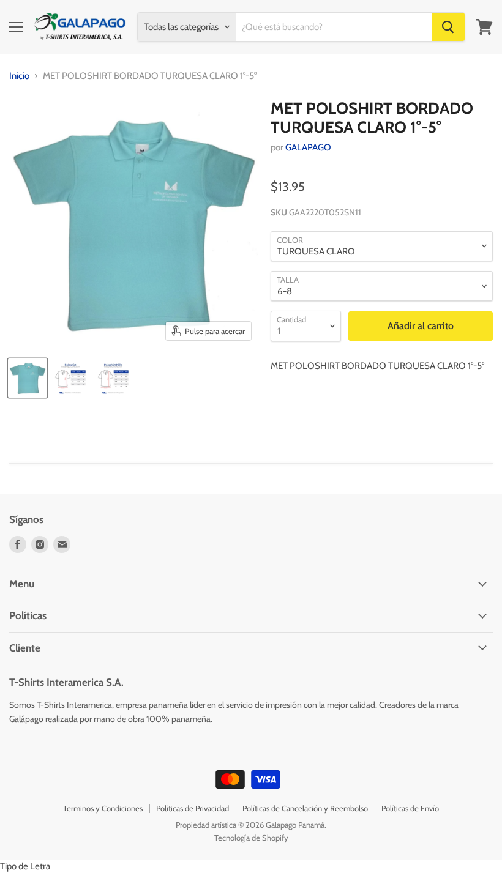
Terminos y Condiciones (103, 808)
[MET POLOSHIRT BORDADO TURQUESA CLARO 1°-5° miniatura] (70, 378)
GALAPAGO (308, 147)
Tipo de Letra (25, 866)
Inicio (19, 76)
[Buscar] (448, 27)
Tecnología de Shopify (251, 837)
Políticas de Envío (410, 808)
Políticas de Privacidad (192, 808)
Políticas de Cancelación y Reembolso (305, 808)
